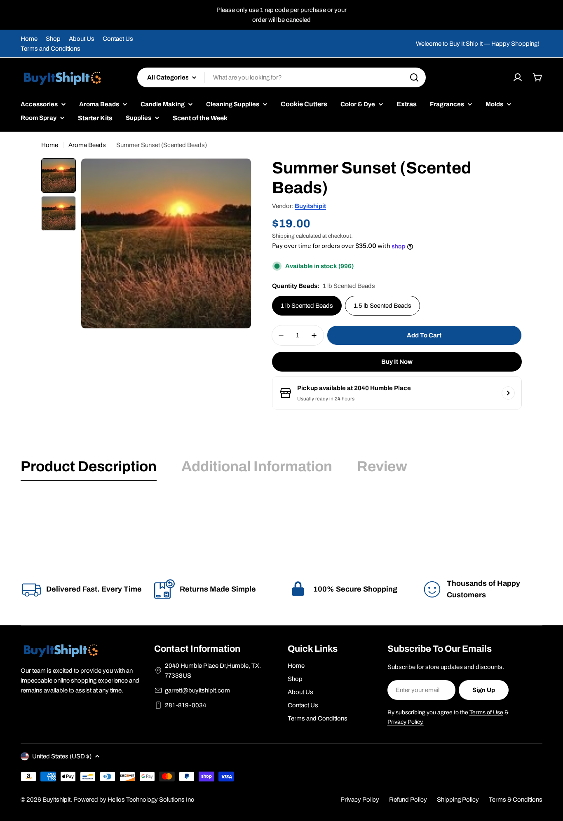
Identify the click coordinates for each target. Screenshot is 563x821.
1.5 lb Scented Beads (382, 305)
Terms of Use (486, 712)
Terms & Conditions (515, 799)
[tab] (89, 469)
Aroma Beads (87, 145)
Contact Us (118, 38)
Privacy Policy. (405, 722)
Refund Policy (408, 799)
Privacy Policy (359, 799)
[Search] (414, 77)
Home (29, 38)
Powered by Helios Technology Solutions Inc (133, 799)
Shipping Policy (458, 799)
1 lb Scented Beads (307, 305)
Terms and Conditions (50, 48)
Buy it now (397, 361)
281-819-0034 (185, 705)
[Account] (518, 77)
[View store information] (508, 393)
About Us (81, 38)
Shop (53, 38)
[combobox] (281, 77)
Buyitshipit (310, 206)
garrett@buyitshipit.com (197, 690)
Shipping (283, 236)
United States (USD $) (61, 756)
